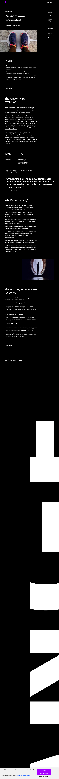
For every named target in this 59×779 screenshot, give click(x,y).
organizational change (11, 128)
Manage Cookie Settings (43, 776)
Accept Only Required (44, 773)
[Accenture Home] (6, 2)
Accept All (44, 770)
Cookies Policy (19, 775)
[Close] (57, 769)
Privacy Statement (26, 775)
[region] (29, 773)
